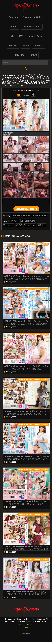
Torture (33, 55)
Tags (26, 631)
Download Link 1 (26, 208)
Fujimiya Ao (13, 221)
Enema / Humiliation (33, 17)
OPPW (19, 225)
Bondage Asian (34, 36)
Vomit (14, 26)
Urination (38, 45)
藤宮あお (41, 225)
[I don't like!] (33, 94)
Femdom (13, 45)
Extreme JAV (16, 36)
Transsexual (29, 225)
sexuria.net (26, 634)
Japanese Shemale (31, 26)
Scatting (13, 17)
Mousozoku (8, 225)
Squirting (20, 55)
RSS (26, 628)
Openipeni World (28, 221)
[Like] (19, 94)
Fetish (25, 45)
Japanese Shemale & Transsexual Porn (29, 215)
